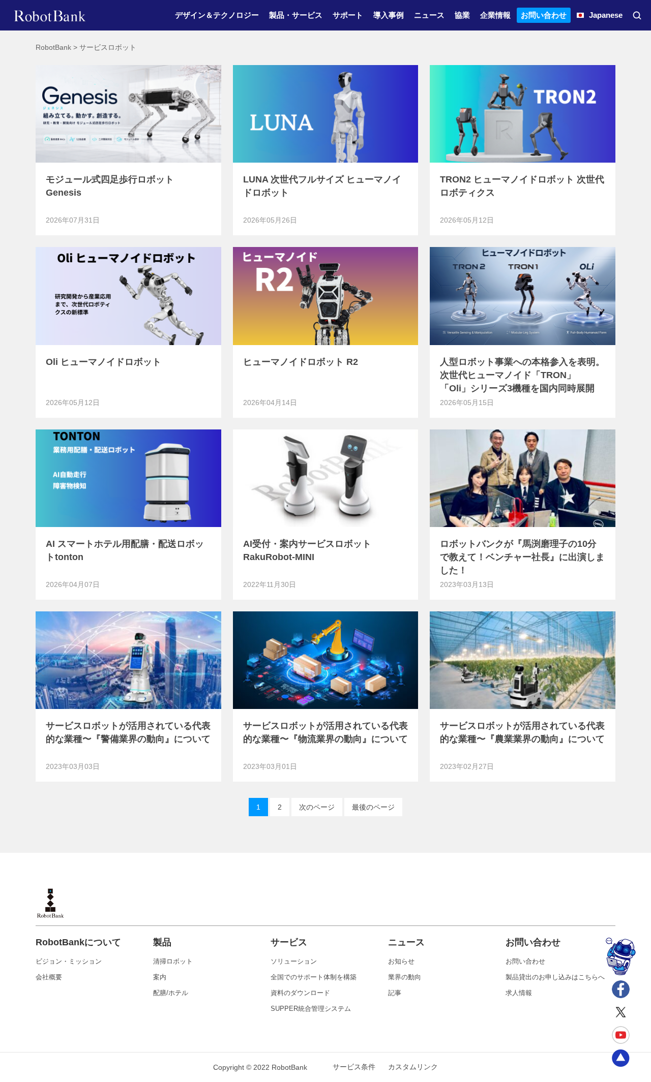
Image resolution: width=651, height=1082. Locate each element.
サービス (289, 942)
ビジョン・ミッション (69, 961)
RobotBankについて (78, 942)
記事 (394, 993)
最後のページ (373, 807)
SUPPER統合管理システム (311, 1008)
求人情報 (519, 993)
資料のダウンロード (300, 993)
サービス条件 (354, 1067)
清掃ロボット (173, 961)
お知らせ (401, 961)
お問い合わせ (533, 942)
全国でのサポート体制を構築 (314, 977)
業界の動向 (404, 977)
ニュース (406, 942)
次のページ (317, 807)
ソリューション (294, 961)
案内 (159, 977)
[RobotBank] (49, 15)
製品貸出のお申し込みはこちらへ (555, 977)
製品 (162, 942)
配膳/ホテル (170, 993)
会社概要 (49, 977)
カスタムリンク (413, 1067)
